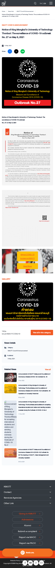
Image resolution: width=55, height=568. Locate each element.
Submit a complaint (27, 531)
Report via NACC (27, 537)
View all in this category (42, 332)
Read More (27, 266)
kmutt (4, 333)
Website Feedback (38, 560)
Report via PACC (27, 543)
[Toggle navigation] (50, 3)
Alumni (27, 525)
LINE (22, 51)
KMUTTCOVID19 (13, 333)
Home (3, 11)
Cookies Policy (26, 560)
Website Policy (15, 560)
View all (48, 369)
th (41, 3)
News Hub (11, 11)
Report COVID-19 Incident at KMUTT (27, 256)
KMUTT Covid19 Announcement (25, 11)
